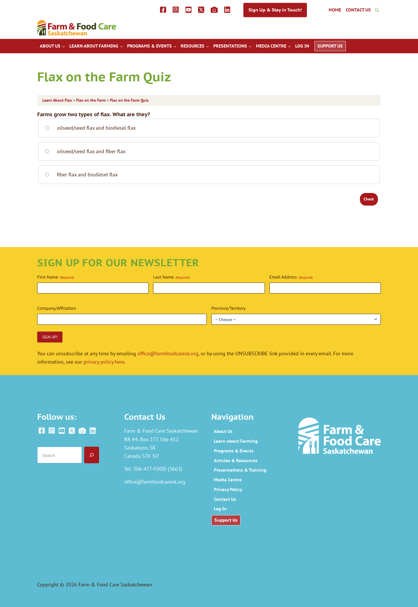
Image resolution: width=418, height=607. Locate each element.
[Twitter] (201, 10)
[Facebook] (163, 10)
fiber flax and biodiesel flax (87, 174)
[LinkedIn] (227, 10)
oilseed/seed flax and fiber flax (90, 151)
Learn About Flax (57, 100)
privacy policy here (104, 361)
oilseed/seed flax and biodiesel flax (96, 127)
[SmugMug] (214, 10)
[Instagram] (175, 10)
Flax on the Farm (91, 100)
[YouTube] (188, 10)
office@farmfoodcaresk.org (167, 353)
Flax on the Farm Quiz (129, 100)
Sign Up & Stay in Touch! (275, 10)
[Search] (91, 455)
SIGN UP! (50, 337)
